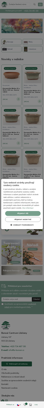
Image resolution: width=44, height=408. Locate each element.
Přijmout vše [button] (22, 213)
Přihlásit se (10, 404)
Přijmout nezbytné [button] (22, 219)
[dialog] (22, 204)
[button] (22, 225)
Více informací (27, 208)
